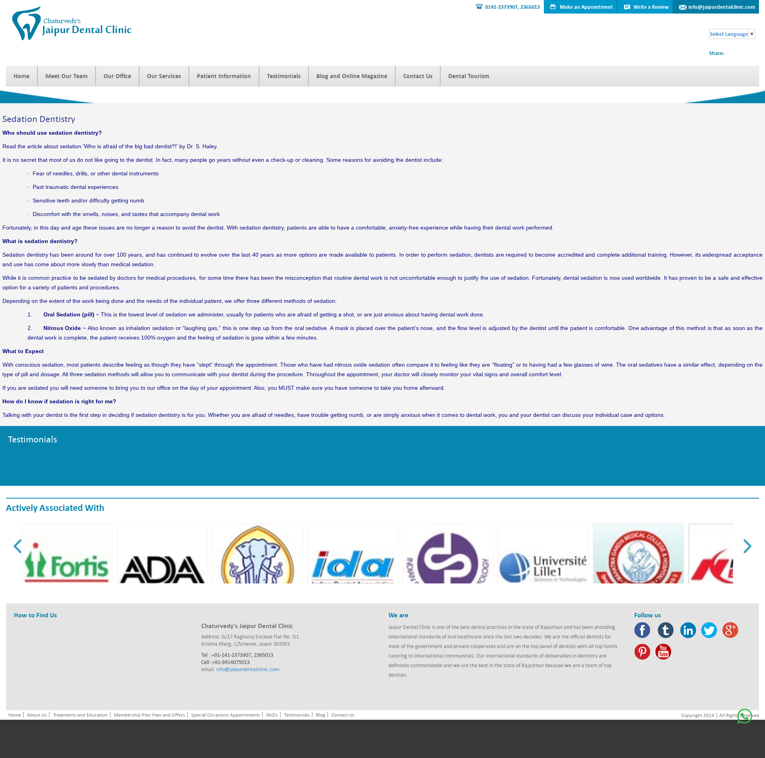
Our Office (117, 76)
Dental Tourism (468, 76)
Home (21, 76)
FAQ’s (272, 714)
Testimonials (283, 76)
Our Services (164, 76)
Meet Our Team (66, 76)
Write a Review (651, 6)
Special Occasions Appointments (225, 714)
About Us (37, 714)
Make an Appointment (586, 6)
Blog (320, 714)
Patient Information (224, 76)
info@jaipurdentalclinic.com (721, 6)
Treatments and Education (80, 714)
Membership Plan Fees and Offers (149, 714)
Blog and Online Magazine (351, 76)
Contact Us (417, 76)
